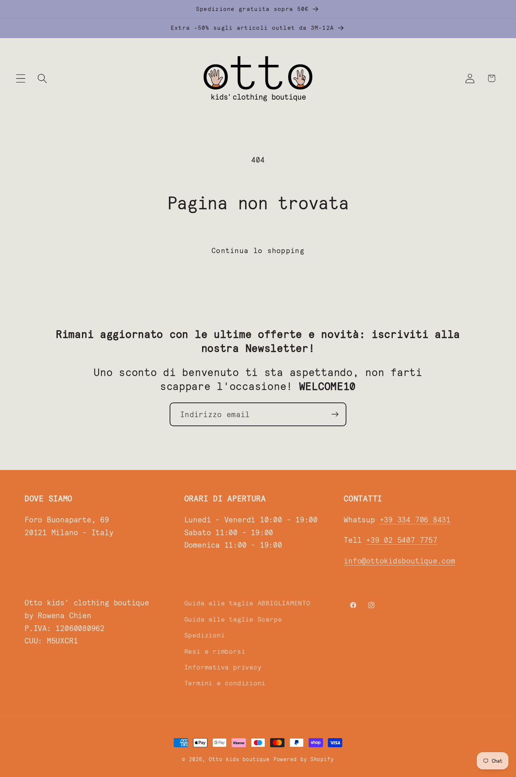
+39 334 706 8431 (415, 519)
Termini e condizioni (225, 683)
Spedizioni (204, 635)
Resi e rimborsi (215, 651)
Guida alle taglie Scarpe (233, 619)
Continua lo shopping (258, 250)
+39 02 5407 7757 (401, 539)
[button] (20, 78)
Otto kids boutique (239, 759)
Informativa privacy (223, 667)
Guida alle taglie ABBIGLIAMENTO (247, 603)
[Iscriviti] (335, 414)
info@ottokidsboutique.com (399, 560)
